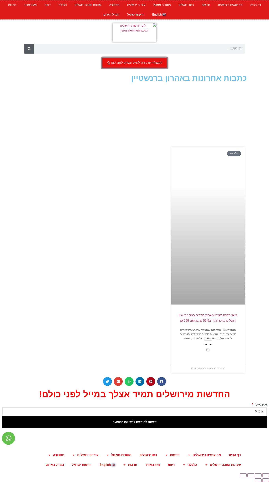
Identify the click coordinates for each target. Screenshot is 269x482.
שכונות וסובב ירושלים (88, 5)
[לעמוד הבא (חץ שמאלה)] (258, 480)
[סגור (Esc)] (243, 475)
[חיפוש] (29, 49)
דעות (48, 5)
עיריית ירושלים (136, 5)
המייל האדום (111, 14)
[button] (161, 381)
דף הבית (255, 5)
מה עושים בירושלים (230, 5)
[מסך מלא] (258, 475)
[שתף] (250, 475)
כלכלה (62, 5)
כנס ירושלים (186, 5)
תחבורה (114, 5)
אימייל (260, 405)
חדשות (206, 5)
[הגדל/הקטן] (265, 475)
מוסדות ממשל (162, 5)
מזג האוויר (30, 5)
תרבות (12, 5)
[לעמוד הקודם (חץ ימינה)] (265, 480)
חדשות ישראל (135, 14)
